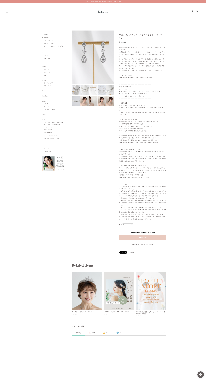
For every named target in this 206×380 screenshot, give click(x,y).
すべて (78, 333)
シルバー (46, 104)
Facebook (46, 149)
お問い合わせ (48, 132)
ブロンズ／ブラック (49, 109)
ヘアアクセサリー (49, 40)
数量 (120, 225)
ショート (46, 56)
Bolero (44, 91)
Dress (44, 80)
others (44, 115)
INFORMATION (48, 127)
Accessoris (45, 37)
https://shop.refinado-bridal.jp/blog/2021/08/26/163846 (138, 142)
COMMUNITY (48, 130)
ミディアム (47, 58)
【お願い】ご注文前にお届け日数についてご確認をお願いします (103, 1)
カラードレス (48, 86)
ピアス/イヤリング (49, 43)
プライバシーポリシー (50, 135)
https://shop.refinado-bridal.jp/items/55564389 (135, 77)
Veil (43, 53)
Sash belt (45, 96)
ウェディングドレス (49, 83)
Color (44, 101)
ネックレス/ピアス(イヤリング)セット (54, 47)
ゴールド (46, 107)
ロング (46, 61)
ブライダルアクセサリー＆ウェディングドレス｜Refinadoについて (54, 123)
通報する (132, 252)
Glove (44, 66)
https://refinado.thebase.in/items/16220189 (134, 177)
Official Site (47, 151)
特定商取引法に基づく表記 (51, 138)
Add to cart (143, 237)
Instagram (47, 146)
